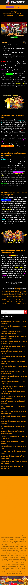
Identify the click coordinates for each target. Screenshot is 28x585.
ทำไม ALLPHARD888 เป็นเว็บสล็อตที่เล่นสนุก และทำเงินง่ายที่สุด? (13, 392)
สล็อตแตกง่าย (18, 296)
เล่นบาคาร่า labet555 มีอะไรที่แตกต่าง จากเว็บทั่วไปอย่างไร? (13, 382)
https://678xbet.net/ (9, 498)
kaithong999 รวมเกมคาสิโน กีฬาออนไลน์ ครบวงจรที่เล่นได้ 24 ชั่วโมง (13, 387)
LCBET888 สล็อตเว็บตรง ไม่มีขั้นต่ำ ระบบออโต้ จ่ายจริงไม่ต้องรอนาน (13, 432)
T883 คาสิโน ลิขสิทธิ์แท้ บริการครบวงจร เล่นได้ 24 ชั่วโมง (13, 407)
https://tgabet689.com (19, 527)
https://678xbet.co (19, 498)
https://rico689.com (19, 480)
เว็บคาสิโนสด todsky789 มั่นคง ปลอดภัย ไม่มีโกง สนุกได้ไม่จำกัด (14, 462)
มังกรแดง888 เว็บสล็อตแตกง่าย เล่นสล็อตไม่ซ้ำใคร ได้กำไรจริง (13, 457)
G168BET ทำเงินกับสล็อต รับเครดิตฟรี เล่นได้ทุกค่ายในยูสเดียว (13, 53)
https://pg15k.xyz (9, 485)
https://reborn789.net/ (10, 505)
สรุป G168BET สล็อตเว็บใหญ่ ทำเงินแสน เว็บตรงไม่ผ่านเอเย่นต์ (13, 57)
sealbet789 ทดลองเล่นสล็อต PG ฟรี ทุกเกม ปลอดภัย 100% (12, 467)
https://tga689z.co (19, 478)
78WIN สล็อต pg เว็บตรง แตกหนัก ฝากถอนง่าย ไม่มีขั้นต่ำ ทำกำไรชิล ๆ (13, 337)
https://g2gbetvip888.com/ (19, 518)
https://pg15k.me (18, 484)
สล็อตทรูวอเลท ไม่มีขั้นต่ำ (17, 293)
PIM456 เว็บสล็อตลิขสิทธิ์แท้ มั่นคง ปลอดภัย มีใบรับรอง (13, 357)
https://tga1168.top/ (9, 496)
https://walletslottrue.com (19, 509)
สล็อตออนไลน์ (14, 11)
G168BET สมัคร (7, 291)
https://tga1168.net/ (19, 494)
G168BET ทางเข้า (16, 290)
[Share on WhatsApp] (7, 283)
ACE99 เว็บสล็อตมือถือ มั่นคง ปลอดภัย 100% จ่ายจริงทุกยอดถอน (13, 347)
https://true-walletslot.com (18, 512)
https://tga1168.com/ (9, 493)
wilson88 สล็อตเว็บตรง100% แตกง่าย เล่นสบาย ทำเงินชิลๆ (13, 327)
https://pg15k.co (18, 485)
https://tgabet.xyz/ (19, 493)
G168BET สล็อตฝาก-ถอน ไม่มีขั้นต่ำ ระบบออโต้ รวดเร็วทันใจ (14, 49)
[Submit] (25, 311)
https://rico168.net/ (21, 500)
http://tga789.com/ (9, 494)
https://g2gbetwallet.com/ (14, 520)
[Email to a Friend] (15, 283)
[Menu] (2, 3)
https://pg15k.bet (9, 484)
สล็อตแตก (12, 296)
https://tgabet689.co (20, 529)
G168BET (4, 290)
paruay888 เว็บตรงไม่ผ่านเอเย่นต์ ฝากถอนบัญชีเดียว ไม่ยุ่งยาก (13, 422)
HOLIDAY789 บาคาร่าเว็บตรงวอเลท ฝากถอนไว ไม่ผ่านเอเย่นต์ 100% (14, 437)
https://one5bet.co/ (9, 503)
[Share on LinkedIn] (21, 283)
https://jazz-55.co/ (19, 514)
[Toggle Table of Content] (23, 42)
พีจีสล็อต (20, 20)
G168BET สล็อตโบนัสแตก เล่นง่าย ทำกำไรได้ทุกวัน (13, 46)
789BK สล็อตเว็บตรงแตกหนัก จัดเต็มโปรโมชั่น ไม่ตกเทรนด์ (13, 402)
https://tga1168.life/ (19, 496)
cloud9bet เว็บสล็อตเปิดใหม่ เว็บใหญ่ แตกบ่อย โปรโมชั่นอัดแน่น (21, 302)
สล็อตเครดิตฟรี (20, 294)
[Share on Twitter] (12, 283)
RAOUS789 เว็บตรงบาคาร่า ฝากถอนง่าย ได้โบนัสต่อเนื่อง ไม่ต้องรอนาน (13, 397)
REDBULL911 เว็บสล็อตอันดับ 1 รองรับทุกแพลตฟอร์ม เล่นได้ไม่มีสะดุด (11, 332)
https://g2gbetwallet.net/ (11, 521)
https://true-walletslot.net (11, 511)
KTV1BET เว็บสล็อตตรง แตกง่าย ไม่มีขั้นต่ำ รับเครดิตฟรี (7, 302)
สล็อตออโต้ (13, 294)
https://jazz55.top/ (9, 514)
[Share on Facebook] (9, 283)
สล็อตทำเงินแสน (7, 294)
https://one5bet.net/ (19, 502)
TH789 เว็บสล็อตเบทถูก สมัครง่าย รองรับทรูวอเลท (13, 427)
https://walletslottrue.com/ (10, 530)
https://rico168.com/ (8, 502)
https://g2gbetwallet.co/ (8, 525)
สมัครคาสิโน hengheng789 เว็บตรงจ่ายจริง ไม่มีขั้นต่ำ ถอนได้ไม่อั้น (13, 412)
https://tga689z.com (9, 478)
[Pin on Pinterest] (18, 283)
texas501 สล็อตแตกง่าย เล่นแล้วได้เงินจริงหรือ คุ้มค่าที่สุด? (13, 352)
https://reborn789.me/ (17, 507)
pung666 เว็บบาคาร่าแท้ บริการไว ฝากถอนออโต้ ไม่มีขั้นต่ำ (13, 442)
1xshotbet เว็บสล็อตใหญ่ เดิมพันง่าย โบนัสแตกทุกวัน (13, 447)
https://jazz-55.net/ (19, 516)
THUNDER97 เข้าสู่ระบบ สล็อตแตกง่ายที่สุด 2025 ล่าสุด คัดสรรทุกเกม (14, 342)
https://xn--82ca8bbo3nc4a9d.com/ (15, 522)
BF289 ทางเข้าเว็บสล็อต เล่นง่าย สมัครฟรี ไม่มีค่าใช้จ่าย (13, 417)
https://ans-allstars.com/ (8, 500)
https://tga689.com (20, 525)
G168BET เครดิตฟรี (15, 291)
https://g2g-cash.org (8, 482)
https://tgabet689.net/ (8, 529)
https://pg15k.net (8, 487)
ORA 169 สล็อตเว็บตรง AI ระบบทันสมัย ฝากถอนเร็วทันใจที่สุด (13, 322)
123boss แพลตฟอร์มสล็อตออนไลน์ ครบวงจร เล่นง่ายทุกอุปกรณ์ (14, 377)
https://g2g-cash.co (19, 482)
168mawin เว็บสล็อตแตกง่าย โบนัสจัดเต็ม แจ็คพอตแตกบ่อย (13, 362)
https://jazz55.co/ (7, 518)
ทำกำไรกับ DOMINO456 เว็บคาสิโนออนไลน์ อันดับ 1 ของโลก (14, 452)
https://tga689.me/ (8, 527)
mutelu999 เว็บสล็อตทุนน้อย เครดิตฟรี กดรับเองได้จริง (14, 367)
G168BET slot (9, 290)
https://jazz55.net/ (7, 509)
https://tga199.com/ (19, 503)
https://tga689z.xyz (8, 480)
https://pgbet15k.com (18, 487)
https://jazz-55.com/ (8, 516)
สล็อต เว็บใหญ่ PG (7, 293)
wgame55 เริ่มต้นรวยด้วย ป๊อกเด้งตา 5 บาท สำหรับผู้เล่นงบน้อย (12, 372)
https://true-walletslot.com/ (10, 534)
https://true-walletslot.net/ (18, 532)
